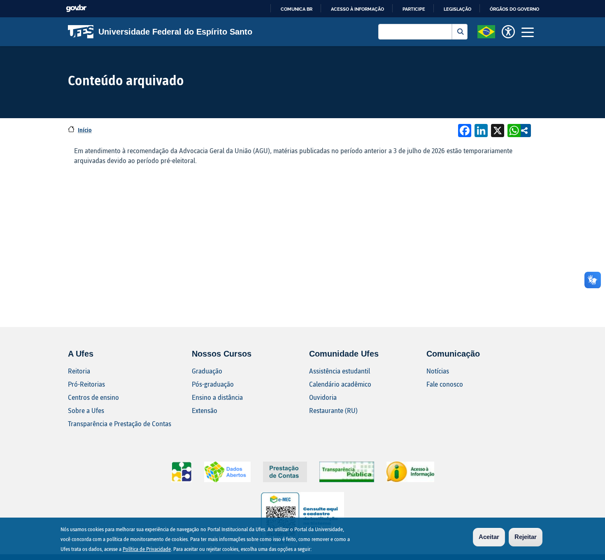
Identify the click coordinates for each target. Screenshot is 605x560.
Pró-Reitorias (86, 384)
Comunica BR (296, 9)
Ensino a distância (217, 397)
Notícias (437, 370)
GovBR (76, 8)
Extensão (204, 410)
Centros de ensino (93, 397)
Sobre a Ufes (86, 410)
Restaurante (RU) (333, 410)
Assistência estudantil (339, 370)
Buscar (460, 32)
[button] (486, 31)
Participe (414, 9)
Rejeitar (525, 536)
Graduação (207, 370)
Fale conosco (444, 384)
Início (85, 130)
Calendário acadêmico (340, 384)
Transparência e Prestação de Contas (119, 423)
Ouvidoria (323, 397)
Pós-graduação (213, 384)
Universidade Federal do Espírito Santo (175, 31)
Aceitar (489, 536)
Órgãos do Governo (514, 9)
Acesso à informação (357, 9)
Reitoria (79, 370)
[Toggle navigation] (527, 31)
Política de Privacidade (147, 549)
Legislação (457, 9)
